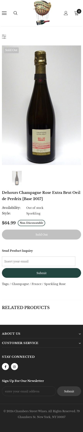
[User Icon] (66, 13)
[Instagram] (14, 366)
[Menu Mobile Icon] (4, 13)
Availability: (11, 208)
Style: (6, 213)
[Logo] (42, 13)
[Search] (15, 13)
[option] (41, 105)
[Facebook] (5, 366)
